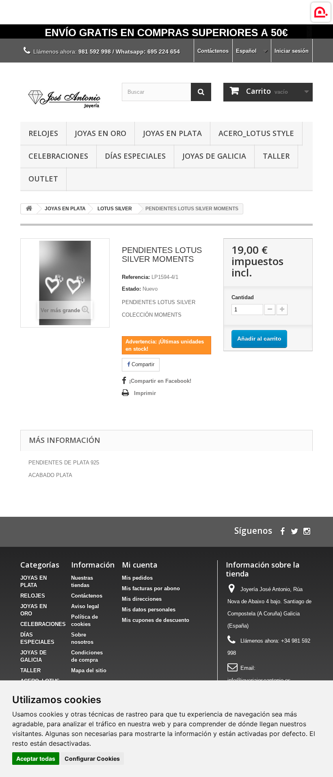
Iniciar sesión (292, 51)
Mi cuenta (140, 565)
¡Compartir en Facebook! (160, 381)
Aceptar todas (35, 758)
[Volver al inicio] (29, 209)
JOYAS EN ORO (100, 133)
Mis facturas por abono (151, 588)
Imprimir (145, 393)
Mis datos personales (148, 609)
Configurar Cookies (92, 758)
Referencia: (136, 277)
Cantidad (242, 297)
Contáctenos (213, 51)
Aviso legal (85, 606)
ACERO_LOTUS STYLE (256, 133)
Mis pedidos (137, 578)
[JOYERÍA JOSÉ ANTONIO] (65, 95)
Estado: (131, 289)
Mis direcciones (142, 599)
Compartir (142, 364)
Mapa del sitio (88, 670)
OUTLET (43, 178)
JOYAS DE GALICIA (214, 156)
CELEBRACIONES (58, 156)
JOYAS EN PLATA (172, 133)
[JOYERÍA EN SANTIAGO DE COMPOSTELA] (166, 31)
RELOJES (43, 133)
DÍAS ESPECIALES (135, 156)
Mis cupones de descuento (155, 620)
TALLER (276, 156)
